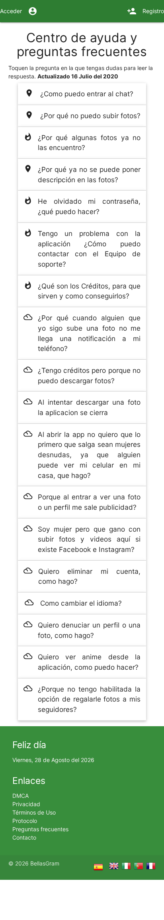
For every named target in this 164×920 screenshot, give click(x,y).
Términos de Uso (34, 812)
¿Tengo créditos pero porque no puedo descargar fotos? (82, 375)
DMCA (20, 795)
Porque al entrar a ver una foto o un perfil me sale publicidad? (82, 501)
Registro (145, 11)
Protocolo (24, 820)
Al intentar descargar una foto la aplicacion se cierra (82, 407)
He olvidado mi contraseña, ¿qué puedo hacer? (82, 206)
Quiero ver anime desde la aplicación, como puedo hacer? (82, 661)
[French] (151, 867)
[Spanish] (101, 868)
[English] (115, 867)
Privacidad (26, 804)
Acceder (18, 11)
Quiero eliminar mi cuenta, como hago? (82, 576)
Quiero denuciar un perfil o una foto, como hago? (82, 629)
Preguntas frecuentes (40, 829)
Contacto (24, 837)
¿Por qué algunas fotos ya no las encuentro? (82, 142)
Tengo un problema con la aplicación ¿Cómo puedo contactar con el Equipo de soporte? (82, 248)
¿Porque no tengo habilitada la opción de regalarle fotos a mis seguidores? (82, 698)
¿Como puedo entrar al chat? (79, 93)
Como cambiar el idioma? (73, 602)
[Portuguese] (140, 867)
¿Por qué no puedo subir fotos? (83, 115)
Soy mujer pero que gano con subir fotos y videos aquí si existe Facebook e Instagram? (82, 539)
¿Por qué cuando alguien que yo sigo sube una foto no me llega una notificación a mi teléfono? (82, 333)
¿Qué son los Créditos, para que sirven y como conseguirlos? (82, 290)
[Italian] (127, 867)
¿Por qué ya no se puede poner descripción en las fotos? (82, 174)
